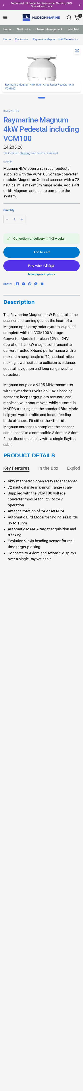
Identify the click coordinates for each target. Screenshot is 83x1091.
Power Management (49, 29)
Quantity (8, 210)
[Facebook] (17, 283)
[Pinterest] (29, 283)
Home (7, 29)
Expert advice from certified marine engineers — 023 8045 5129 (48, 5)
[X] (23, 283)
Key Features (16, 468)
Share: (7, 284)
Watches (73, 29)
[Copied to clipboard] (42, 283)
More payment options (41, 274)
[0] (76, 17)
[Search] (69, 17)
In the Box (48, 468)
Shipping (25, 153)
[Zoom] (77, 50)
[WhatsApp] (36, 283)
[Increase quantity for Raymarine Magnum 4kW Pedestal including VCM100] (21, 219)
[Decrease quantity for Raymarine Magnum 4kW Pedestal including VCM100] (7, 219)
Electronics (24, 29)
